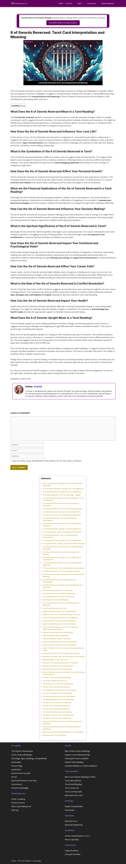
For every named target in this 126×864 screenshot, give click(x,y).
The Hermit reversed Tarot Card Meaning (57, 693)
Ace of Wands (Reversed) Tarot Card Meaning (58, 597)
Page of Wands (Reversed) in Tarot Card (56, 639)
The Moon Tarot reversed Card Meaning (57, 703)
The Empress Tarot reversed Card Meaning (58, 684)
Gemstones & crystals (20, 773)
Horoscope (69, 810)
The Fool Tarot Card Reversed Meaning (56, 687)
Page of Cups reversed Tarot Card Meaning (58, 632)
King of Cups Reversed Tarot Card (54, 608)
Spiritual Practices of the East (24, 780)
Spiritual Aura (71, 821)
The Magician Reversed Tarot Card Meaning (58, 699)
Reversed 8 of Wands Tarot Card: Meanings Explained (61, 653)
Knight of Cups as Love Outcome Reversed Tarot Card (61, 614)
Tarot (79, 3)
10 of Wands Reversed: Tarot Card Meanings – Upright (62, 495)
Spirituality (16, 762)
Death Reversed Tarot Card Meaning (55, 600)
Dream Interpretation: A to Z (77, 836)
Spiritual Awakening (73, 825)
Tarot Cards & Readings (21, 755)
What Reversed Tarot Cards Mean (54, 735)
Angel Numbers (72, 850)
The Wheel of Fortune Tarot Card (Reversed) (58, 715)
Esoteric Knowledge (19, 788)
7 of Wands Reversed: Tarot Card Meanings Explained (61, 571)
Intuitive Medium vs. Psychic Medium (81, 766)
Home (61, 3)
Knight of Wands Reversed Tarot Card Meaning (59, 624)
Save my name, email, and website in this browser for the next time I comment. (47, 461)
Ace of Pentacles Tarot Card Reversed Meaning (59, 593)
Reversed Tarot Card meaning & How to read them (60, 663)
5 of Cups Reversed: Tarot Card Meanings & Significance (62, 532)
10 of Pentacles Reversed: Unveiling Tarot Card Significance (63, 489)
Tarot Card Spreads (73, 791)
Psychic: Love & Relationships (77, 755)
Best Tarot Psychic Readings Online (80, 777)
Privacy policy (37, 861)
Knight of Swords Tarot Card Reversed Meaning (59, 621)
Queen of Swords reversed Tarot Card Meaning (59, 645)
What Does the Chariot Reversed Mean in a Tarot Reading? (63, 732)
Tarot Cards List (72, 788)
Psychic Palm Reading (74, 762)
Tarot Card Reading (73, 784)
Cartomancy (16, 784)
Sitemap (15, 810)
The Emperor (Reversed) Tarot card (55, 681)
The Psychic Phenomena (22, 751)
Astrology (91, 3)
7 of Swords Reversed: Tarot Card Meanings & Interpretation (64, 568)
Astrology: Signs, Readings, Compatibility (29, 758)
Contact (13, 861)
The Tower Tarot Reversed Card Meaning (57, 712)
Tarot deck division (73, 780)
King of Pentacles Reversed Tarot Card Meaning (59, 611)
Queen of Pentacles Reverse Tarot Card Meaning (60, 642)
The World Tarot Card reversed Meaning (57, 718)
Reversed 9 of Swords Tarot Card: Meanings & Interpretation (64, 657)
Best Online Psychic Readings (77, 751)
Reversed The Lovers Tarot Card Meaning (57, 669)
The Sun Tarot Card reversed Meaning (56, 709)
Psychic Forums (18, 802)
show (22, 106)
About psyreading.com (21, 806)
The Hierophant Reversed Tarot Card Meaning (59, 696)
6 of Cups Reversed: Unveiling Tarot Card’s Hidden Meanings (64, 544)
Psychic (69, 3)
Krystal (38, 386)
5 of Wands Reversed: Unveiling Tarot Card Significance (62, 540)
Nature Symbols (72, 839)
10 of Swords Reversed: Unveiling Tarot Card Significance (62, 492)
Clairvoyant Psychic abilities (77, 758)
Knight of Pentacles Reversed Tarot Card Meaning (60, 618)
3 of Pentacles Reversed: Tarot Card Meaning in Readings (62, 509)
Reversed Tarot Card (74, 795)
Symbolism (16, 769)
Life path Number (73, 854)
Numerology (16, 766)
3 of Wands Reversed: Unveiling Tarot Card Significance (62, 512)
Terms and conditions (24, 861)
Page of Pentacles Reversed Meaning (55, 636)
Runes (14, 777)
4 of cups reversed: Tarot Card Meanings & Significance (62, 515)
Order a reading (107, 3)
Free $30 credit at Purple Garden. (63, 22)
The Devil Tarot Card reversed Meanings (57, 678)
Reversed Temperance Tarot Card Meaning (58, 666)
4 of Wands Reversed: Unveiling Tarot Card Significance (62, 529)
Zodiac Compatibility (73, 806)
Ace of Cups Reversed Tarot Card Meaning (57, 590)
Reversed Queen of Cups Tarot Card (55, 660)
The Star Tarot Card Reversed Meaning (56, 706)
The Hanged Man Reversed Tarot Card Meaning (59, 690)
